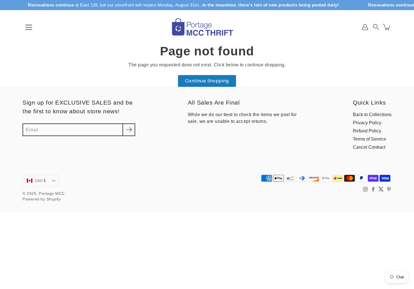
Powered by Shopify (42, 199)
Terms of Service (369, 138)
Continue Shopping (207, 81)
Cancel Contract (369, 147)
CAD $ (40, 180)
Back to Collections (372, 114)
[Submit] (129, 129)
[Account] (365, 26)
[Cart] (386, 26)
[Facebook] (373, 189)
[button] (376, 27)
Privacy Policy (367, 122)
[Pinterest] (388, 189)
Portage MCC (52, 193)
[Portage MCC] (207, 27)
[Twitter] (381, 189)
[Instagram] (365, 189)
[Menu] (29, 27)
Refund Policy (367, 130)
